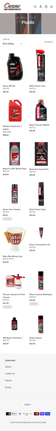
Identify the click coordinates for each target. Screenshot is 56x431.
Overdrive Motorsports (24, 422)
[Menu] (51, 6)
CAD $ (27, 405)
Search (8, 367)
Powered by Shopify (39, 422)
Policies (8, 380)
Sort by (6, 39)
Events (8, 387)
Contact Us (10, 373)
